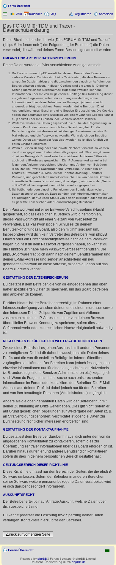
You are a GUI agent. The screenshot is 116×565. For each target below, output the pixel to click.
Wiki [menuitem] (19, 14)
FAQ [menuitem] (52, 14)
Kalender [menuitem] (35, 14)
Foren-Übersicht (19, 5)
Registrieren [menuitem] (82, 14)
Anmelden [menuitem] (106, 14)
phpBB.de (79, 562)
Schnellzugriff (5, 14)
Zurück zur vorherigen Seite (28, 534)
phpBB (42, 558)
